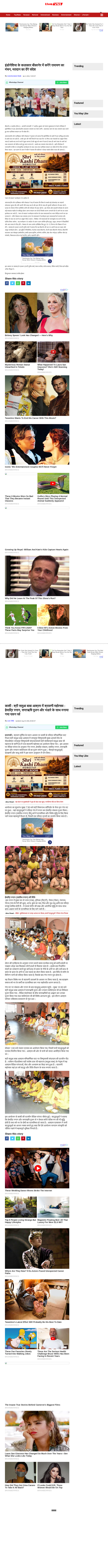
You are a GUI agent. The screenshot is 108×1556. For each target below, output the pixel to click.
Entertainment (66, 15)
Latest (77, 124)
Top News (17, 15)
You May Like (81, 113)
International (45, 15)
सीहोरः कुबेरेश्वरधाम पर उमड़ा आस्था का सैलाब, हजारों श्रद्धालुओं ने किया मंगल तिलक (41, 913)
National (35, 15)
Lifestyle (85, 15)
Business (55, 15)
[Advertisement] (54, 46)
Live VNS (10, 721)
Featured (79, 102)
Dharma (76, 15)
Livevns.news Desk (14, 76)
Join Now (63, 82)
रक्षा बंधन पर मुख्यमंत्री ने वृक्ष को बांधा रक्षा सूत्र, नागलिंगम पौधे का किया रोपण (39, 802)
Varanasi (26, 15)
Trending (78, 66)
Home (8, 15)
